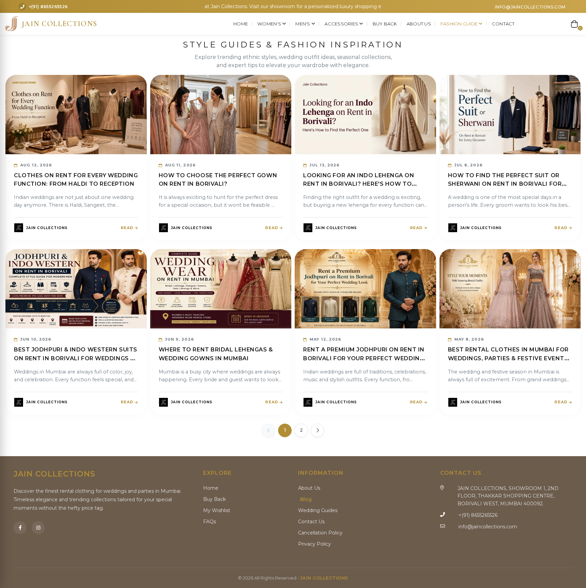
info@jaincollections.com (530, 6)
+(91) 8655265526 (48, 6)
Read (127, 227)
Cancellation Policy (320, 533)
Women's (269, 23)
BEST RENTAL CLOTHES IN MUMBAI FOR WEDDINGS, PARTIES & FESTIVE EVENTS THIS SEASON (508, 358)
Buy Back (385, 23)
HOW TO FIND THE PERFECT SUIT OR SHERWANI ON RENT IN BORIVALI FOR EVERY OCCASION (505, 184)
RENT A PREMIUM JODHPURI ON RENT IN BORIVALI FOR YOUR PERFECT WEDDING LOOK (364, 358)
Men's (303, 23)
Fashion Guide (460, 23)
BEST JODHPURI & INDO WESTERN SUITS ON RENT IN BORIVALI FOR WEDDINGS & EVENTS (75, 358)
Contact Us (311, 522)
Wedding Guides (317, 510)
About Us (419, 23)
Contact (503, 23)
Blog (306, 499)
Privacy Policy (314, 544)
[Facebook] (20, 527)
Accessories (342, 23)
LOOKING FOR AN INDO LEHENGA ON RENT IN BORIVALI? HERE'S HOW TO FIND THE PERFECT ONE (358, 184)
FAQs (209, 522)
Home (240, 23)
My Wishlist (216, 510)
